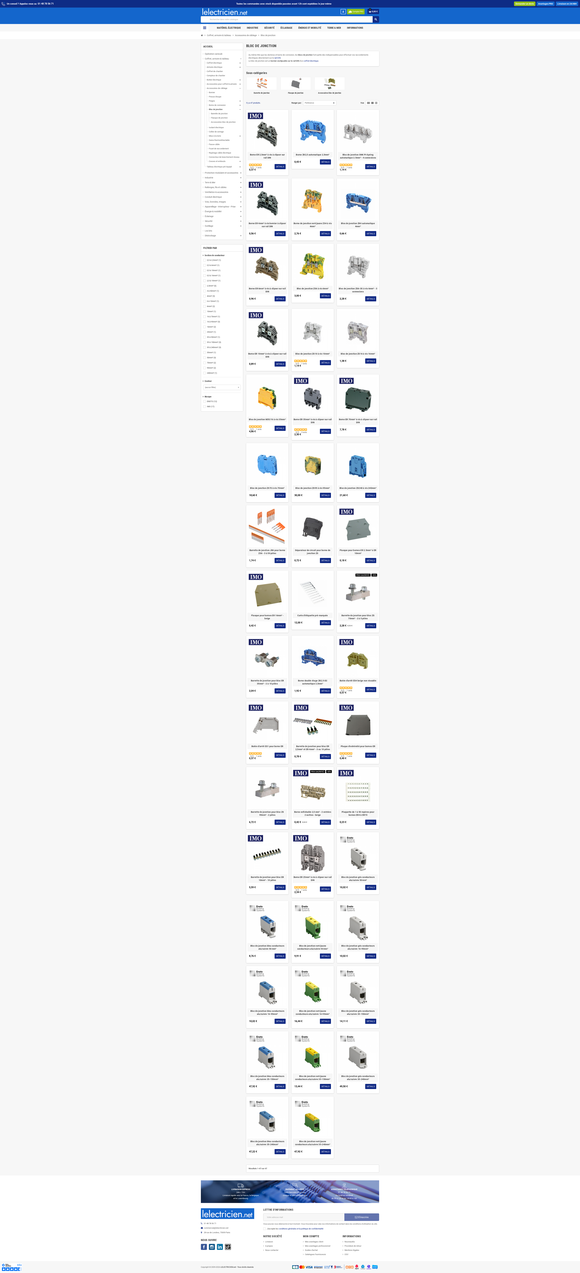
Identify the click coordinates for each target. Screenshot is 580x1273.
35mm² (211, 352)
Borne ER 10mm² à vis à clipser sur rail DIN (267, 355)
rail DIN (277, 58)
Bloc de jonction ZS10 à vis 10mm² (312, 354)
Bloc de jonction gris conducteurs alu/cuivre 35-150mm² (358, 1012)
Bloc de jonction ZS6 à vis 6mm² (313, 288)
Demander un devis (525, 4)
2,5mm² (211, 286)
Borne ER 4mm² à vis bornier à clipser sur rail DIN (267, 225)
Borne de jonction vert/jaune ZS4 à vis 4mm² (313, 225)
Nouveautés (350, 1242)
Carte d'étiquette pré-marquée (312, 615)
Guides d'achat (311, 1250)
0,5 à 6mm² (213, 265)
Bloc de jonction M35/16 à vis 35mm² (267, 419)
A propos (269, 1246)
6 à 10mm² (213, 301)
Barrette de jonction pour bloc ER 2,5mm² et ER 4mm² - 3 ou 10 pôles (312, 748)
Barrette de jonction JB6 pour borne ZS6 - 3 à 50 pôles (267, 551)
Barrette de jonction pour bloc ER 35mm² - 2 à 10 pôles (267, 682)
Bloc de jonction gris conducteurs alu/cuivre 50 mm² (358, 878)
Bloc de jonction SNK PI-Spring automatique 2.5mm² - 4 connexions (358, 156)
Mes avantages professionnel (317, 1246)
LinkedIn (220, 1247)
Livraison (269, 1242)
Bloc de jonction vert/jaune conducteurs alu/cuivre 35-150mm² (312, 1077)
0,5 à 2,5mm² (214, 260)
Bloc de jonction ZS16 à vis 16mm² (358, 354)
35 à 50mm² (213, 337)
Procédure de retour (353, 1246)
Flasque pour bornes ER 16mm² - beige (267, 617)
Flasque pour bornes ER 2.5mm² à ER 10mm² (358, 551)
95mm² (211, 368)
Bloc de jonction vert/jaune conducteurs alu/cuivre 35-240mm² (312, 1143)
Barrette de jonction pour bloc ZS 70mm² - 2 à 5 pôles (358, 617)
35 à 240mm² (214, 347)
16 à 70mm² (213, 316)
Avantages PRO (545, 4)
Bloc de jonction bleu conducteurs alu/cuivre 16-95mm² (267, 1012)
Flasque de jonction (295, 93)
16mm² (211, 327)
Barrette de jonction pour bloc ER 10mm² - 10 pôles (267, 878)
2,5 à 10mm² (214, 281)
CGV (346, 1254)
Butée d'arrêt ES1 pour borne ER (267, 746)
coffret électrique (311, 61)
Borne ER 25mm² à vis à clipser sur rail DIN (313, 878)
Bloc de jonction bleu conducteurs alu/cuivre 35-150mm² (267, 1077)
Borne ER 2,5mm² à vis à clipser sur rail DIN (267, 156)
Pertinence (309, 103)
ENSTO (212, 401)
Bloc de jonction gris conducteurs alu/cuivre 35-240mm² (358, 1077)
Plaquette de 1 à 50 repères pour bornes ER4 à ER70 (358, 813)
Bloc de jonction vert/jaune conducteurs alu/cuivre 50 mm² (312, 947)
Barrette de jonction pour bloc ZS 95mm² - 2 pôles (267, 813)
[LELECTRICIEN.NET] (225, 11)
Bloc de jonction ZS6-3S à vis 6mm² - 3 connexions (358, 290)
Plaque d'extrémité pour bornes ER (358, 746)
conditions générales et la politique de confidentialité (301, 1229)
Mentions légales (352, 1250)
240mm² (212, 373)
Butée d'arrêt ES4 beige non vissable (358, 680)
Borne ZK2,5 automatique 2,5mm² (312, 154)
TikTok (228, 1247)
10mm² (211, 311)
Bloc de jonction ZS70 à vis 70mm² (267, 488)
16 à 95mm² (213, 322)
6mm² (211, 306)
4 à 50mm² (213, 291)
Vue (362, 103)
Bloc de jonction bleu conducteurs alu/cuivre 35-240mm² (267, 1143)
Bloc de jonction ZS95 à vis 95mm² (312, 488)
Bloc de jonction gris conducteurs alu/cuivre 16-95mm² (358, 947)
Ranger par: (297, 103)
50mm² (211, 357)
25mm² (211, 332)
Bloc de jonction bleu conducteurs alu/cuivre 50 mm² (267, 947)
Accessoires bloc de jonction (329, 93)
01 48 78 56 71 (46, 3)
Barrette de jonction (261, 93)
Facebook (204, 1247)
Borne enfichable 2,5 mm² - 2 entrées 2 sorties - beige (312, 813)
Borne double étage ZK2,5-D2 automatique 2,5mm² (312, 682)
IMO (210, 406)
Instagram (212, 1247)
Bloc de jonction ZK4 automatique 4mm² (358, 225)
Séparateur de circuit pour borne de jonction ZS (312, 551)
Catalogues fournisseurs (315, 1254)
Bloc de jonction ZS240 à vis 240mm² (358, 488)
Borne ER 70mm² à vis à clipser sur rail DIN (358, 421)
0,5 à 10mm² (214, 270)
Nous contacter (271, 1250)
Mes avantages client (314, 1242)
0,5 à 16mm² (214, 275)
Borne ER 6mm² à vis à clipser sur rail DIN (267, 290)
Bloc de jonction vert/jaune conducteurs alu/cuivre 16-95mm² (313, 1012)
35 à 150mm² (214, 342)
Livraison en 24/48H (567, 4)
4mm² (211, 296)
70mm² (211, 363)
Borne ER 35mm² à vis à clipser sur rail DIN (313, 421)
